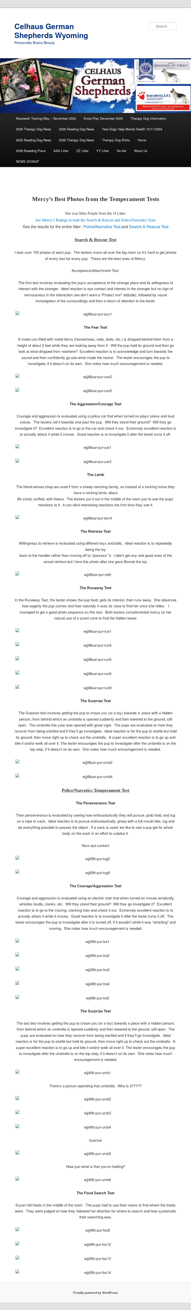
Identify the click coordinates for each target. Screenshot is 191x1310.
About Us (140, 150)
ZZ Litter (82, 150)
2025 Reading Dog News (33, 140)
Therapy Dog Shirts (116, 140)
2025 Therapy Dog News (76, 140)
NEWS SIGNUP (27, 161)
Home (142, 140)
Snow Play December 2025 (103, 118)
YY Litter (102, 150)
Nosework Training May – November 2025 (46, 118)
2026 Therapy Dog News (33, 129)
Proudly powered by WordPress (95, 1292)
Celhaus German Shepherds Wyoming (51, 30)
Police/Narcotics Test (101, 226)
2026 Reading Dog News (76, 129)
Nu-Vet (121, 150)
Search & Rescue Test (148, 226)
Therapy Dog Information (148, 118)
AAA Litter (60, 150)
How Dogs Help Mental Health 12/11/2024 (132, 129)
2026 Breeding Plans (31, 150)
